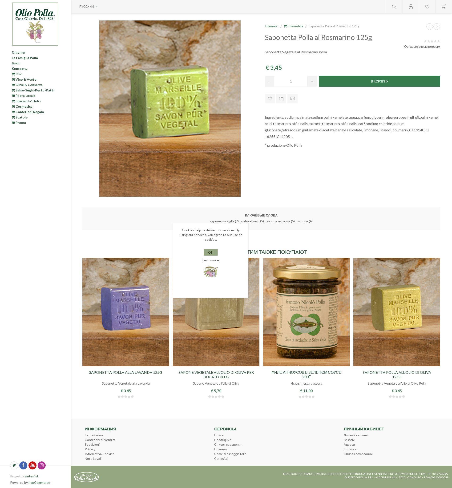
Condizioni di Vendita (100, 440)
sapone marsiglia (222, 221)
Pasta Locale (25, 96)
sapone (302, 221)
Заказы (349, 440)
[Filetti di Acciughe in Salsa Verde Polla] (306, 312)
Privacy (90, 449)
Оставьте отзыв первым (422, 46)
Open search (394, 6)
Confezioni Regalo (29, 112)
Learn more (210, 260)
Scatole (21, 117)
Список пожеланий (358, 454)
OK (210, 252)
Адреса (349, 444)
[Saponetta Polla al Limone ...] (436, 26)
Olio (18, 74)
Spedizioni (92, 444)
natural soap (250, 221)
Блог (16, 63)
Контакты (20, 69)
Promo (20, 123)
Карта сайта (94, 435)
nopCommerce (39, 482)
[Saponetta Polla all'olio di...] (429, 26)
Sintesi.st (31, 476)
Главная (18, 52)
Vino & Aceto (25, 79)
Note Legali (93, 458)
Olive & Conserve (29, 85)
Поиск (218, 435)
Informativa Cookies (99, 454)
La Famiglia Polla (25, 58)
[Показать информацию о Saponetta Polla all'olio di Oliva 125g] (396, 312)
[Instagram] (42, 465)
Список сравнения (228, 444)
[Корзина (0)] (444, 6)
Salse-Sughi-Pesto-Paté (34, 90)
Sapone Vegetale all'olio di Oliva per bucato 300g (216, 374)
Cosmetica (23, 106)
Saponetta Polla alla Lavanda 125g (125, 372)
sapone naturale (278, 221)
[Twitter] (14, 465)
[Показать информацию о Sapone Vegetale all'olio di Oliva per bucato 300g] (216, 312)
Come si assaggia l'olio (230, 454)
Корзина (350, 449)
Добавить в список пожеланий (270, 98)
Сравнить (281, 98)
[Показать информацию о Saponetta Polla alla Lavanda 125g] (125, 312)
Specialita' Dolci (28, 101)
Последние (222, 440)
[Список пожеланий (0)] (427, 6)
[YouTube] (32, 465)
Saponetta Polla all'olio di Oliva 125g (397, 374)
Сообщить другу (292, 98)
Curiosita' (221, 458)
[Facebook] (23, 465)
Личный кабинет (356, 435)
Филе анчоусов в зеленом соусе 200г (306, 374)
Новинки (220, 449)
